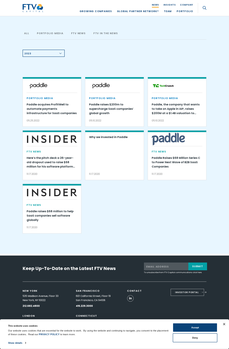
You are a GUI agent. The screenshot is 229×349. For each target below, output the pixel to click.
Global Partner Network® (138, 11)
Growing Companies (96, 11)
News (155, 5)
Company (186, 5)
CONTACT (134, 291)
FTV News (78, 33)
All (26, 33)
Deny (195, 337)
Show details (15, 343)
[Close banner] (224, 324)
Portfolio (185, 11)
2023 (27, 53)
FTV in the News (105, 33)
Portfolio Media (50, 33)
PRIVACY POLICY (49, 334)
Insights (169, 5)
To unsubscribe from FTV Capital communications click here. (173, 272)
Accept (195, 327)
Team (168, 11)
